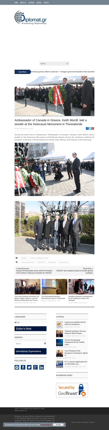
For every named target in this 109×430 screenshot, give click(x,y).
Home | (74, 422)
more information (45, 425)
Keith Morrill (41, 262)
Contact (46, 2)
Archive (39, 2)
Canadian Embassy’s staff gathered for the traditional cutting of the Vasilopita (80, 298)
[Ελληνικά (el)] (18, 322)
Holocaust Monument (27, 262)
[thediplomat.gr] (31, 23)
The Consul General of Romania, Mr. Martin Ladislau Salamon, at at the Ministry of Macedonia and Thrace (27, 298)
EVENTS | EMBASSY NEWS (39, 258)
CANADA (24, 258)
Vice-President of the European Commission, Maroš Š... (76, 353)
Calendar (31, 2)
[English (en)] (15, 322)
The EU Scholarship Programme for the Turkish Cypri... (75, 342)
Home (16, 2)
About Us (23, 2)
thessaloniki (52, 262)
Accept (58, 425)
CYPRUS (60, 317)
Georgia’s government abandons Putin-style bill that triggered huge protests (81, 72)
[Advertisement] (54, 42)
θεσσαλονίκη (63, 262)
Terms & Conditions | (82, 422)
